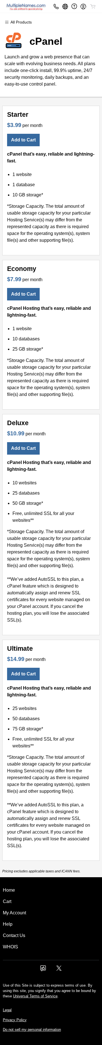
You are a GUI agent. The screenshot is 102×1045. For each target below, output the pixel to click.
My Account (14, 912)
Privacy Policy (15, 1020)
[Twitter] (59, 970)
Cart (7, 901)
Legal (7, 1010)
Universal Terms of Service (35, 996)
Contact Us (14, 935)
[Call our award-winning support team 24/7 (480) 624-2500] (74, 6)
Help (7, 924)
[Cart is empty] (93, 6)
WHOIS (10, 946)
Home (9, 890)
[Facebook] (43, 970)
